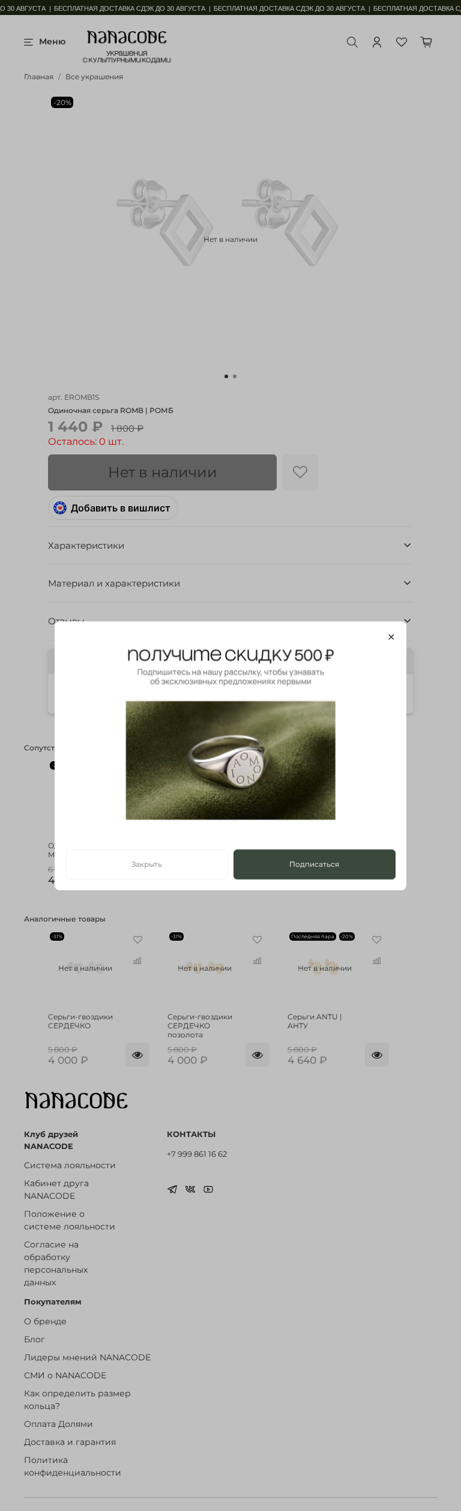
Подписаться (314, 863)
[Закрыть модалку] (391, 637)
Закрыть (146, 863)
